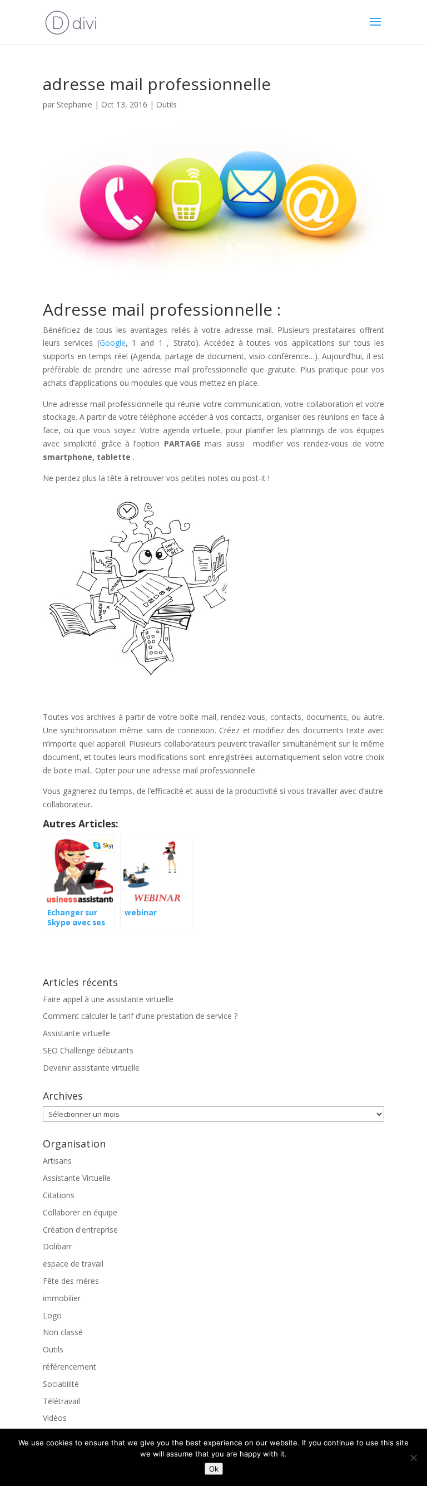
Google (113, 342)
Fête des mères (71, 1281)
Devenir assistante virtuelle (91, 1067)
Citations (59, 1195)
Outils (166, 104)
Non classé (63, 1332)
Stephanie (74, 104)
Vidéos (55, 1418)
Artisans (57, 1160)
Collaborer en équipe (80, 1212)
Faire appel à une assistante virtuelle (108, 999)
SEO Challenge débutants (88, 1050)
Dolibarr (57, 1246)
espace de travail (73, 1263)
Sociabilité (61, 1384)
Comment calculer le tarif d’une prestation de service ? (140, 1016)
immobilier (62, 1298)
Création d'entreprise (80, 1229)
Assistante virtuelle (76, 1033)
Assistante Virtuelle (77, 1178)
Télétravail (61, 1401)
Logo (52, 1315)
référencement (69, 1366)
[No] (413, 1457)
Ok (214, 1468)
